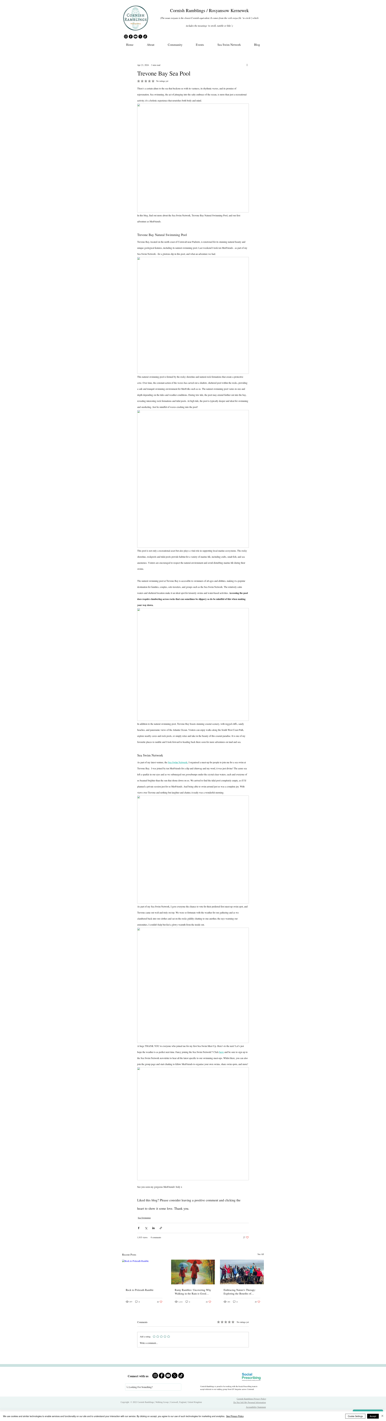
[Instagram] (126, 36)
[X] (140, 36)
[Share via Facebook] (138, 1228)
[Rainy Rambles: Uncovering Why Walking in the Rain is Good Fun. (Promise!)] (193, 1272)
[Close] (382, 1416)
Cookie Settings (355, 1416)
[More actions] (247, 65)
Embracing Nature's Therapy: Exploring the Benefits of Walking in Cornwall (240, 1291)
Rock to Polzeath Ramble (139, 1290)
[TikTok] (145, 36)
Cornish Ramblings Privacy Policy (251, 1399)
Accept (373, 1416)
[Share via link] (160, 1228)
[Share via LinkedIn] (153, 1228)
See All (261, 1254)
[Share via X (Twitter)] (146, 1228)
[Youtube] (136, 36)
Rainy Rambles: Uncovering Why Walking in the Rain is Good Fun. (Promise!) (193, 1291)
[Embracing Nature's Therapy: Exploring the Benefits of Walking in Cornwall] (242, 1272)
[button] (150, 44)
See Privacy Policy (235, 1416)
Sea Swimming (144, 1217)
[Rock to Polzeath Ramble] (144, 1272)
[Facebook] (131, 36)
